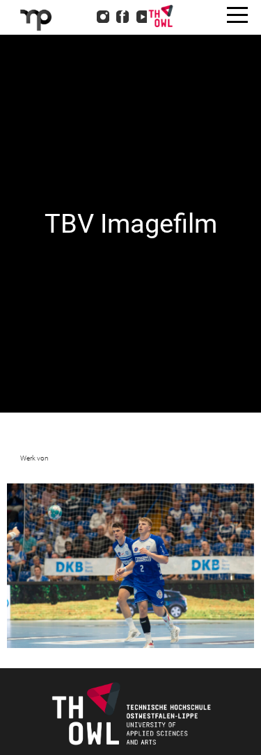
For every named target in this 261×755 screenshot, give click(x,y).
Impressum (75, 53)
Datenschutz (77, 71)
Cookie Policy (81, 89)
